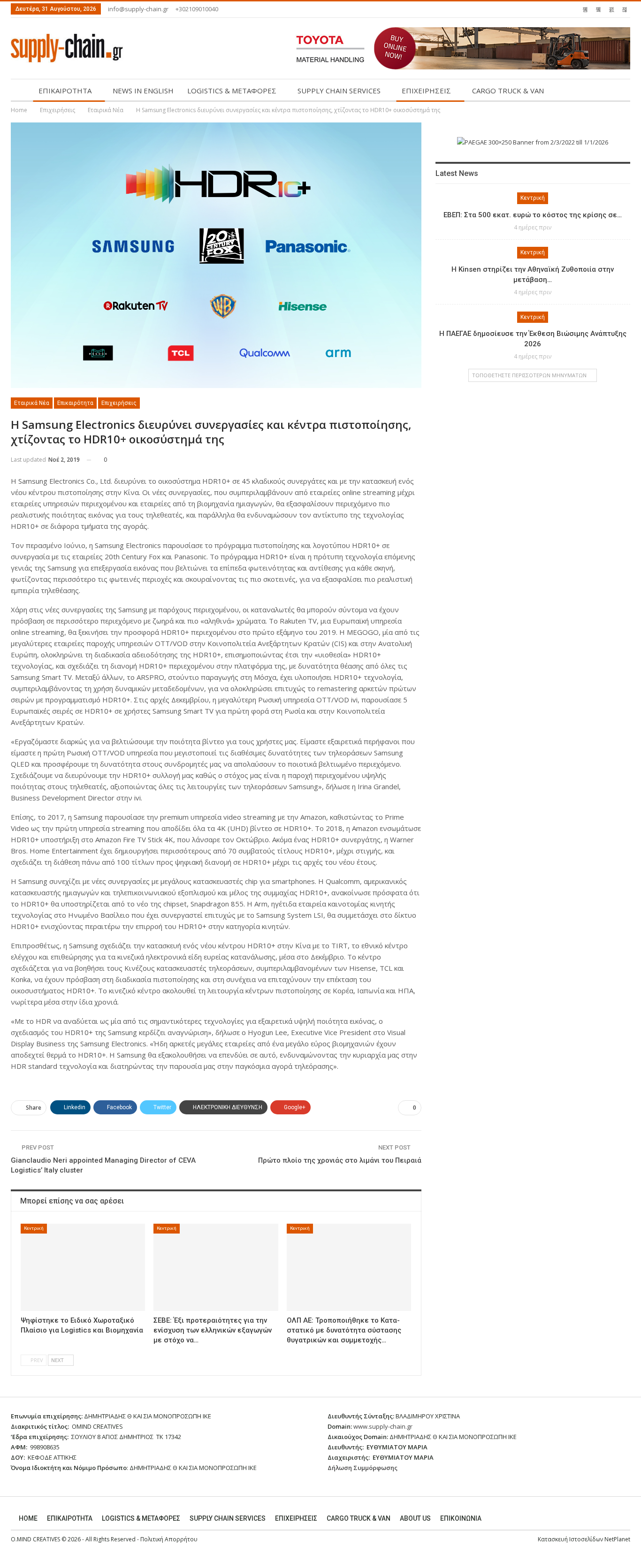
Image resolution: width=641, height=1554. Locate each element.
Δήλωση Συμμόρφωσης (362, 1467)
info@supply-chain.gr (138, 9)
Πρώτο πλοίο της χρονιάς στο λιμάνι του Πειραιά (339, 1160)
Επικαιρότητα (75, 403)
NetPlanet (617, 1539)
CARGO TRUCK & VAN (508, 90)
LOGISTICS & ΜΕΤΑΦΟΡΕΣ (231, 90)
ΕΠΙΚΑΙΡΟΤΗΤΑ (65, 90)
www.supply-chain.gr (382, 1426)
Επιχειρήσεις (119, 403)
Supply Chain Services (228, 1518)
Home (28, 1518)
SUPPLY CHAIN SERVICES (339, 90)
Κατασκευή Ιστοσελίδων (571, 1539)
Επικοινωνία (460, 1518)
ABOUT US (415, 1518)
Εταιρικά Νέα (31, 403)
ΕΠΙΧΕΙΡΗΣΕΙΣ (426, 90)
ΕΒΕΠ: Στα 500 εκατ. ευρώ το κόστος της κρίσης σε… (532, 215)
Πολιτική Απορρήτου (169, 1539)
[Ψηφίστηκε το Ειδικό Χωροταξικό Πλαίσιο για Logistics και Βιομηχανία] (83, 1267)
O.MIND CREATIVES (35, 1539)
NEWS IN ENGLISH (143, 90)
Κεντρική (34, 1228)
